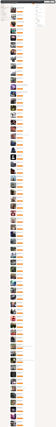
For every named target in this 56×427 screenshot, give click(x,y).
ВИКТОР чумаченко (20, 239)
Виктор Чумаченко (19, 169)
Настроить (52, 1)
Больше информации (14, 2)
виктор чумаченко (19, 183)
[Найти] (33, 3)
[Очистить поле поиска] (31, 3)
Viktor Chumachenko (20, 14)
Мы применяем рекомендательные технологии (5, 20)
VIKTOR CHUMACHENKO (20, 7)
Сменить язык (2, 15)
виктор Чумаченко (19, 190)
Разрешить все (47, 1)
